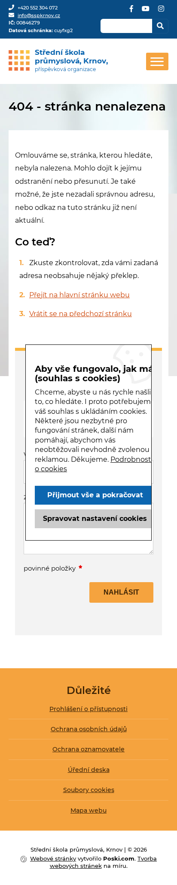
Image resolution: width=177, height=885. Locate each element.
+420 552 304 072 (38, 8)
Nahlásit (121, 592)
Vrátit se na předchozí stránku (80, 314)
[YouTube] (145, 11)
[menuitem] (88, 712)
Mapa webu (88, 810)
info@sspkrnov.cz (39, 15)
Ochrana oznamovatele (88, 749)
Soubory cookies (88, 790)
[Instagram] (161, 11)
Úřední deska (89, 770)
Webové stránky (53, 858)
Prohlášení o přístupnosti (88, 709)
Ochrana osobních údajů (89, 729)
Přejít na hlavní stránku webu (79, 295)
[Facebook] (131, 11)
